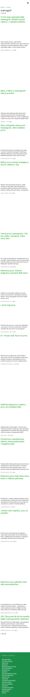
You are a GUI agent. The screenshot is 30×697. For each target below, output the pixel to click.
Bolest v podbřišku (7, 684)
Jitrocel (4, 693)
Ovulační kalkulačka (7, 687)
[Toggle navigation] (27, 3)
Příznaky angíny (6, 689)
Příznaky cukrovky (7, 661)
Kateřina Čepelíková (7, 364)
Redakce (3, 121)
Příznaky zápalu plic (7, 675)
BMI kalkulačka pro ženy (9, 666)
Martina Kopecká (6, 630)
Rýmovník (5, 665)
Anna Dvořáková (6, 50)
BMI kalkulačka (6, 659)
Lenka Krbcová (5, 158)
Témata (9, 7)
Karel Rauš (4, 435)
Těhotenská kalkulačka (8, 680)
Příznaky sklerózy (7, 668)
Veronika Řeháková (6, 613)
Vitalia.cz (3, 7)
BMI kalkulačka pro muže (9, 673)
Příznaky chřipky (6, 682)
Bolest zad (5, 663)
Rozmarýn (5, 686)
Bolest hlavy (5, 691)
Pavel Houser (4, 193)
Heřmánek (5, 679)
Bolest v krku (6, 677)
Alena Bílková (5, 301)
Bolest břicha (6, 670)
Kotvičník (4, 672)
